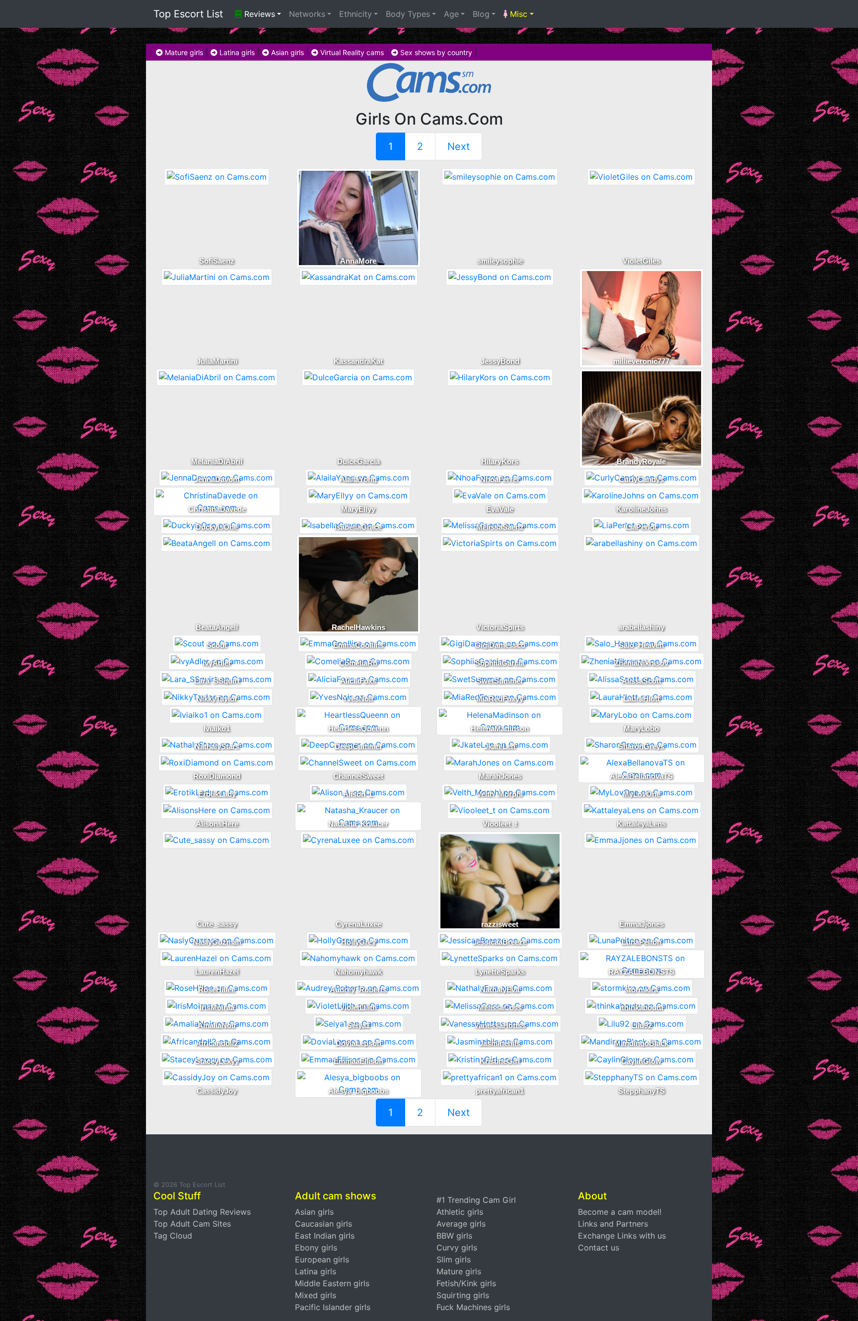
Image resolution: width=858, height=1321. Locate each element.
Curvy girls (456, 1247)
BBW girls (454, 1236)
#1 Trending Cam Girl (476, 1200)
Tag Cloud (172, 1236)
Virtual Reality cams (351, 52)
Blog (481, 14)
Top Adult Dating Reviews (202, 1212)
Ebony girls (316, 1247)
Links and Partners (613, 1224)
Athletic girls (459, 1212)
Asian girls (286, 52)
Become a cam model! (619, 1212)
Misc (517, 14)
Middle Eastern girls (332, 1283)
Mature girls (183, 52)
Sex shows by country (435, 52)
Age (451, 14)
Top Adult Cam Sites (192, 1224)
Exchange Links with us (622, 1236)
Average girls (461, 1224)
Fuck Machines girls (473, 1307)
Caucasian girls (323, 1224)
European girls (322, 1259)
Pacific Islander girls (332, 1307)
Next (458, 146)
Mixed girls (315, 1295)
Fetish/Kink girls (466, 1283)
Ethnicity (355, 14)
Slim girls (453, 1259)
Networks (307, 14)
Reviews (258, 14)
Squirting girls (462, 1295)
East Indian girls (325, 1236)
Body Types (408, 14)
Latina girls (236, 52)
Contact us (598, 1247)
